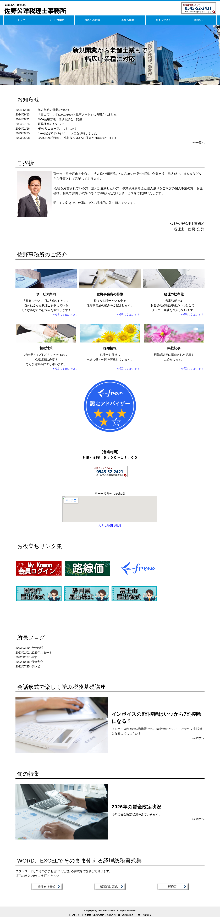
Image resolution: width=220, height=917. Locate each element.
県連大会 (37, 662)
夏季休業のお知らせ (51, 124)
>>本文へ (198, 738)
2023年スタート (41, 652)
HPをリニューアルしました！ (57, 128)
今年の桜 (37, 647)
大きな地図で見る (110, 525)
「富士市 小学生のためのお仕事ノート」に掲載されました (77, 114)
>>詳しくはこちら (129, 314)
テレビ (35, 666)
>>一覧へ (198, 142)
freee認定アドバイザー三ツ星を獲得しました (67, 133)
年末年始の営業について (54, 110)
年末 (34, 657)
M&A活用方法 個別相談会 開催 (60, 119)
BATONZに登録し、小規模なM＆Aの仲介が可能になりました (78, 138)
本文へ (200, 819)
